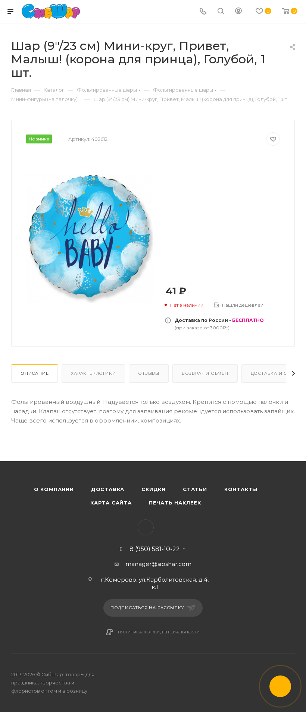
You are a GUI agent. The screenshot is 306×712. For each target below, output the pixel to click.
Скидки (153, 489)
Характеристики (93, 373)
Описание (35, 373)
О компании (54, 489)
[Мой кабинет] (238, 11)
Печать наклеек (175, 503)
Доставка (107, 489)
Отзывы (148, 373)
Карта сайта (111, 503)
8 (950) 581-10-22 (154, 549)
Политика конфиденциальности (159, 632)
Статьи (195, 489)
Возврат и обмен (205, 373)
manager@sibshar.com (158, 563)
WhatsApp (146, 527)
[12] (89, 239)
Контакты (240, 489)
